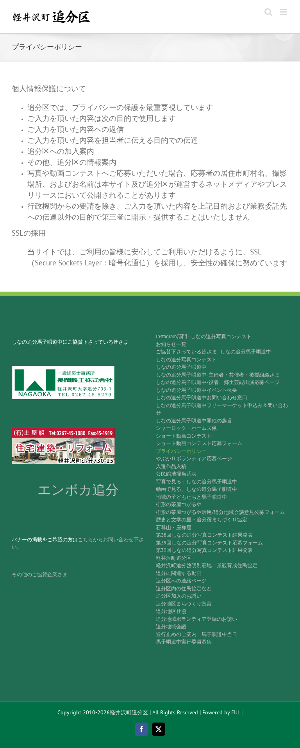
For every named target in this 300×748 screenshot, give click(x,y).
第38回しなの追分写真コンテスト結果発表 (204, 535)
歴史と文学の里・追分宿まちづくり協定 (201, 519)
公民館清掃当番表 (176, 473)
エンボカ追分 (78, 490)
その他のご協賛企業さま (40, 574)
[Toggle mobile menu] (284, 12)
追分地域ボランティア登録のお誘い (196, 619)
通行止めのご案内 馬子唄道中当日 (196, 634)
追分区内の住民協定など (184, 588)
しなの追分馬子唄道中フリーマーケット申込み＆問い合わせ (222, 409)
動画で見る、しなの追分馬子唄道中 (196, 489)
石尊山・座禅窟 (173, 527)
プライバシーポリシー (181, 451)
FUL (235, 712)
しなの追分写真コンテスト (186, 359)
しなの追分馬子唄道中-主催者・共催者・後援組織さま (218, 374)
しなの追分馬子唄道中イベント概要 (196, 390)
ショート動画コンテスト (184, 436)
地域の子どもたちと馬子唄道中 (191, 497)
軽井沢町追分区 (173, 558)
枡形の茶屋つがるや (179, 504)
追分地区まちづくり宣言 (184, 603)
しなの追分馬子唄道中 (181, 367)
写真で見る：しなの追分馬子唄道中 (196, 481)
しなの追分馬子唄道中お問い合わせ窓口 (201, 397)
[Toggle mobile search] (268, 12)
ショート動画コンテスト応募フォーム (199, 443)
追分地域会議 (171, 626)
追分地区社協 (171, 611)
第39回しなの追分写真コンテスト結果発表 (204, 550)
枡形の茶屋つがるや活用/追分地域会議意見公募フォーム (220, 512)
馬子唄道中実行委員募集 (184, 641)
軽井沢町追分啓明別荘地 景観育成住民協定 (206, 565)
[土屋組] (63, 430)
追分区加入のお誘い (179, 596)
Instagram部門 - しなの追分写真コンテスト (204, 336)
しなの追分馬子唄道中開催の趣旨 (194, 420)
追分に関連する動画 (179, 573)
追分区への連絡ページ (181, 580)
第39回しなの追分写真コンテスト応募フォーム (209, 542)
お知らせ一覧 (171, 344)
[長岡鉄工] (63, 368)
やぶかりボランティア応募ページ (194, 458)
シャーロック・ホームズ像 (186, 428)
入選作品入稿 (171, 466)
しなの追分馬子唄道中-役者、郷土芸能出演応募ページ (218, 382)
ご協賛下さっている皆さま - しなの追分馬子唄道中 (213, 351)
